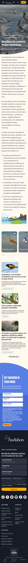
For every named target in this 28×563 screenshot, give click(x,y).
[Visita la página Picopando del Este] (9, 241)
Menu (3, 2)
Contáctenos (23, 559)
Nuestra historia (5, 511)
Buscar (17, 2)
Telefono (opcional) (7, 403)
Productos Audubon (7, 539)
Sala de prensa (19, 515)
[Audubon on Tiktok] (20, 497)
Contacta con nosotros (18, 518)
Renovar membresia (6, 544)
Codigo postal (6, 398)
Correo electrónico (7, 393)
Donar (23, 2)
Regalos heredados (6, 541)
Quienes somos (5, 508)
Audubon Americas (8, 288)
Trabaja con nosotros (18, 509)
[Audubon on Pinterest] (25, 497)
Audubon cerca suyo (7, 533)
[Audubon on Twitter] (11, 497)
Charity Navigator (14, 551)
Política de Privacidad (16, 419)
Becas (16, 512)
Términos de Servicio (17, 478)
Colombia (5, 316)
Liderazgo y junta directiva (6, 514)
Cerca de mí (14, 2)
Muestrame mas (13, 356)
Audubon (8, 2)
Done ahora (4, 536)
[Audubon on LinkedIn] (16, 497)
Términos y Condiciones (7, 420)
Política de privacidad (11, 409)
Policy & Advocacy (8, 352)
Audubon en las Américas (12, 37)
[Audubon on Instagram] (3, 497)
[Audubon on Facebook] (7, 497)
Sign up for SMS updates (19, 522)
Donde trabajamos (8, 35)
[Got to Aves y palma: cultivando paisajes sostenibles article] (14, 306)
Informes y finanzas (6, 522)
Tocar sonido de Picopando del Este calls (15, 233)
